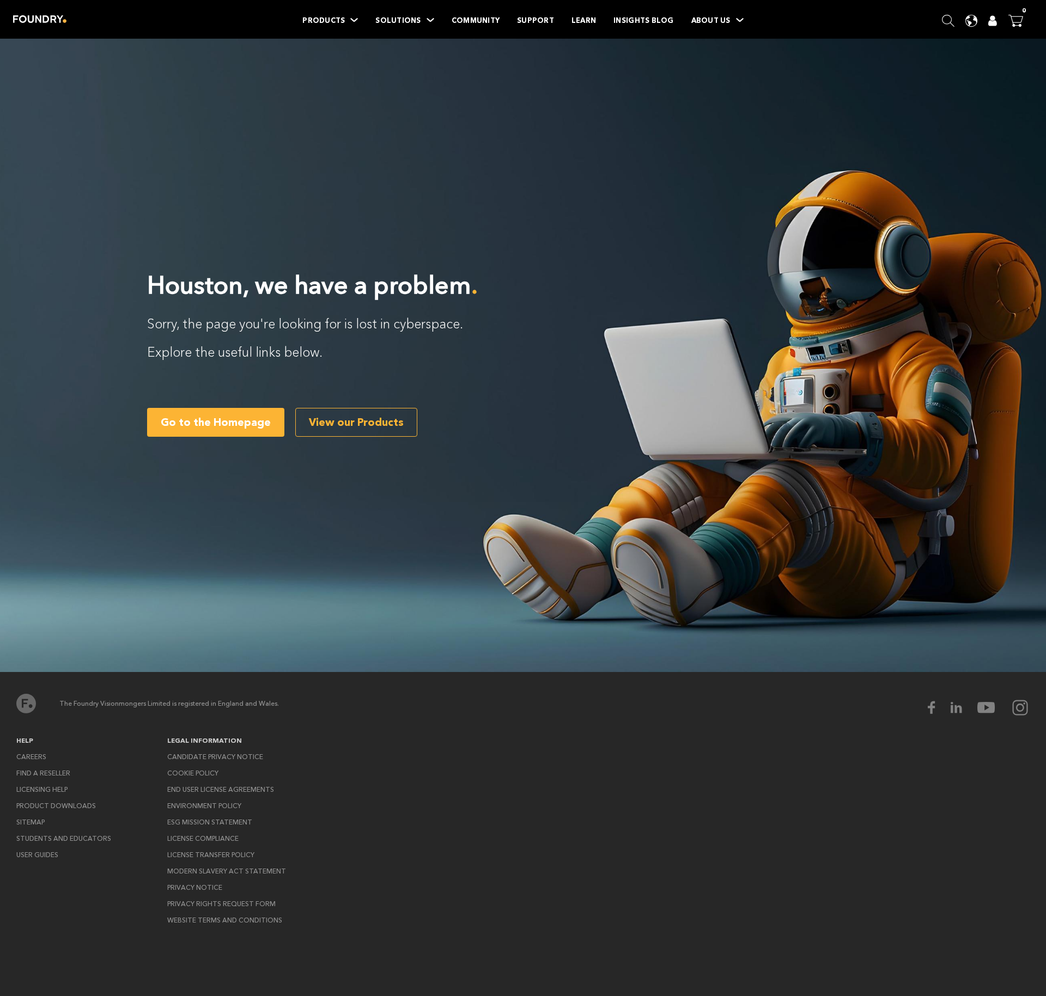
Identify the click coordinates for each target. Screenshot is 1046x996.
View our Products (356, 422)
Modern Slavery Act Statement (226, 871)
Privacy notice (194, 887)
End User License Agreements (220, 789)
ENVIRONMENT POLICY (204, 806)
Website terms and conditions (224, 920)
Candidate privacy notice (215, 757)
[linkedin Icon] (963, 708)
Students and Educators (63, 838)
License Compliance (203, 838)
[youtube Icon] (993, 708)
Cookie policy (192, 773)
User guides (37, 855)
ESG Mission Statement (209, 822)
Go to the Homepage (216, 422)
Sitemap (30, 822)
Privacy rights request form (221, 904)
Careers (31, 757)
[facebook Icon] (938, 708)
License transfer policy (210, 855)
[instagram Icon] (1020, 708)
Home (39, 19)
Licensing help (42, 789)
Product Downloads (56, 806)
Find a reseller (43, 773)
